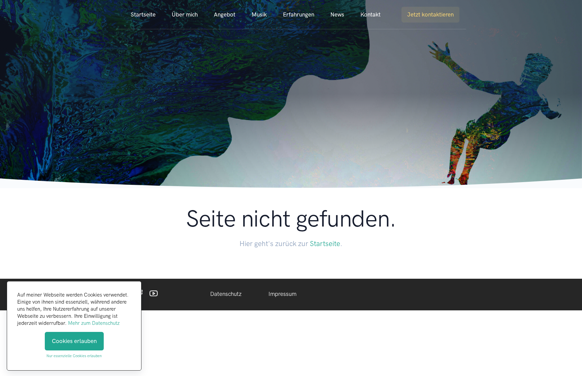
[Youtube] (154, 295)
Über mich (185, 14)
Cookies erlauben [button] (74, 341)
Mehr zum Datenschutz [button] (94, 323)
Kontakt (370, 14)
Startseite (143, 14)
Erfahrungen (298, 14)
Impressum (282, 293)
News (337, 14)
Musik (259, 14)
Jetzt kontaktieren (430, 14)
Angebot (224, 14)
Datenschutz (225, 293)
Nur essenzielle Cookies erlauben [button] (74, 356)
